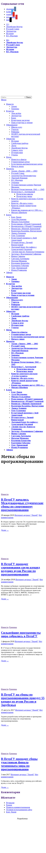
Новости (10, 104)
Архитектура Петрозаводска (23, 175)
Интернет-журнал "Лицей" (26, 515)
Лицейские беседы (14, 26)
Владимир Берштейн (20, 263)
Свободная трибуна (19, 143)
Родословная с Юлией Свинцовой (26, 224)
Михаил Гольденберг (20, 222)
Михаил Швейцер (19, 212)
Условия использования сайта (19, 810)
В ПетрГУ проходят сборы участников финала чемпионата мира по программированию (19, 764)
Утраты (14, 155)
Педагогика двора (24, 196)
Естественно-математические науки (27, 164)
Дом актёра (16, 113)
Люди (13, 146)
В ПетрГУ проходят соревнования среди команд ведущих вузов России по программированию (20, 569)
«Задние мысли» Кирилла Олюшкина (27, 252)
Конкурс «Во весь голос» (22, 203)
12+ (7, 24)
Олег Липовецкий (19, 268)
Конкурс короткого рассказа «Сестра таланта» (24, 375)
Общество (10, 139)
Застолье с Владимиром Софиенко (26, 254)
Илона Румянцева (19, 270)
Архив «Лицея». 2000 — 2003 (24, 171)
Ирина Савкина (18, 256)
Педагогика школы (24, 194)
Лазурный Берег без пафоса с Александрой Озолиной (24, 248)
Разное (9, 805)
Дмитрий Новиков (19, 178)
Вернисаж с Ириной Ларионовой (25, 229)
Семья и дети (17, 150)
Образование (12, 125)
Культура (10, 111)
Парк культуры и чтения (21, 122)
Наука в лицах (17, 166)
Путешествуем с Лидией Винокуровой (22, 243)
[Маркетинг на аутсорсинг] (23, 848)
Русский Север (12, 29)
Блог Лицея (16, 217)
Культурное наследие (20, 120)
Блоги (8, 215)
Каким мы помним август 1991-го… (27, 210)
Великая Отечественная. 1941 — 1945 (27, 189)
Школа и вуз (16, 127)
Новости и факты (18, 159)
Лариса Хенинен (18, 233)
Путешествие (17, 152)
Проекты (10, 169)
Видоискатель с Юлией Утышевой (26, 226)
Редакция (10, 803)
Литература (11, 31)
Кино (13, 118)
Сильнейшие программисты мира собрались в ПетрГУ (21, 634)
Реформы (15, 132)
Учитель (15, 129)
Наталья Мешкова (19, 261)
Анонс (14, 106)
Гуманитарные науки (20, 162)
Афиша (9, 272)
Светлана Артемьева (20, 259)
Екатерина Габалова (20, 265)
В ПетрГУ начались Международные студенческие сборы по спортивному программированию (22, 505)
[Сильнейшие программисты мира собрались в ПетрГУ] (20, 625)
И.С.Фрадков (12, 36)
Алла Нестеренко (18, 219)
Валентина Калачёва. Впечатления (26, 231)
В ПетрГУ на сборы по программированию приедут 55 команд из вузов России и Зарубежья (22, 700)
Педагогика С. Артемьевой (23, 192)
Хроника (15, 109)
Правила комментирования (18, 807)
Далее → (5, 530)
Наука (8, 157)
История (10, 33)
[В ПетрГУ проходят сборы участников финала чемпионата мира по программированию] (20, 751)
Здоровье (15, 182)
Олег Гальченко (18, 235)
